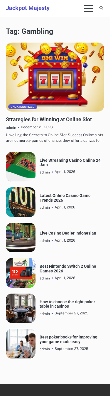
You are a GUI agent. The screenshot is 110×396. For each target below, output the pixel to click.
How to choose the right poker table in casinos (67, 304)
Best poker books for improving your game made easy (68, 339)
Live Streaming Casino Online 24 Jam (70, 162)
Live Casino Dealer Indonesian (68, 233)
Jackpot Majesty (28, 7)
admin (11, 127)
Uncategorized (23, 106)
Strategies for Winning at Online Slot (49, 119)
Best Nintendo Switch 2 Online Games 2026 (68, 268)
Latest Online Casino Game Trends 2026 (65, 197)
